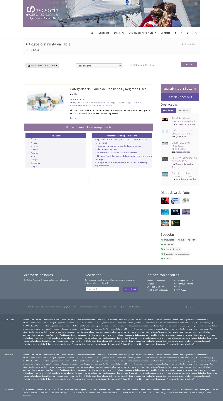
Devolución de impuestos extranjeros (165, 325)
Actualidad (103, 32)
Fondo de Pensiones (92, 105)
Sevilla (151, 392)
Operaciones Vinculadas (157, 332)
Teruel (172, 392)
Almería (34, 149)
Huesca (189, 389)
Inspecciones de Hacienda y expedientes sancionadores (55, 332)
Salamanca (117, 392)
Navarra (83, 392)
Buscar (189, 64)
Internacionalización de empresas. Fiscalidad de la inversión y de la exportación (113, 332)
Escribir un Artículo (179, 97)
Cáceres (88, 389)
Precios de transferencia (39, 338)
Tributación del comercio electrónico (182, 344)
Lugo (52, 392)
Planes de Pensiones (96, 102)
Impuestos (107, 105)
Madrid (57, 392)
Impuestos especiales (156, 329)
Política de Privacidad (131, 306)
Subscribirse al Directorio (180, 88)
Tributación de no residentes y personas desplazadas (143, 344)
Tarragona (164, 392)
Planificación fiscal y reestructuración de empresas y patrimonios (87, 335)
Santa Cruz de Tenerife (131, 392)
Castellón (111, 389)
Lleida (46, 392)
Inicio (184, 44)
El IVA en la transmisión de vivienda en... (184, 159)
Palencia (97, 392)
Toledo (178, 392)
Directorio (119, 32)
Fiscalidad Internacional (136, 329)
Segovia (145, 392)
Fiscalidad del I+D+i (102, 329)
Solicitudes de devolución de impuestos (103, 341)
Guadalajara (165, 389)
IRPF (80, 105)
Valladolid (193, 392)
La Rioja (26, 392)
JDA (76, 94)
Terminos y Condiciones (110, 306)
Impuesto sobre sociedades (176, 254)
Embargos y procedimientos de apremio (76, 329)
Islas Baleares (199, 389)
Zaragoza (27, 395)
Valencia (184, 392)
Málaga (64, 392)
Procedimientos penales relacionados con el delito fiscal (74, 338)
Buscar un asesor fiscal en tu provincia (88, 127)
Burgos (34, 166)
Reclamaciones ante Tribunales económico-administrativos (123, 338)
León (42, 392)
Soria (157, 392)
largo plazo (132, 102)
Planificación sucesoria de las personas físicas (134, 335)
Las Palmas (34, 392)
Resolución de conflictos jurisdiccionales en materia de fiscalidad (59, 341)
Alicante (34, 146)
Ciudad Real (125, 389)
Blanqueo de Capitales (107, 149)
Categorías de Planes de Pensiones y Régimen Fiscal (108, 89)
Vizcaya (201, 392)
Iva (182, 239)
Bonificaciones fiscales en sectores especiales (117, 152)
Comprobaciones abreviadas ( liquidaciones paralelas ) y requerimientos (85, 322)
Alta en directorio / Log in (142, 32)
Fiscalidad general (118, 329)
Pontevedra (107, 392)
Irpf (193, 239)
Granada (155, 389)
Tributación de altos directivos (58, 344)
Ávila (33, 156)
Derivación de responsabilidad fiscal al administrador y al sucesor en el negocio (115, 325)
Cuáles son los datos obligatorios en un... (183, 132)
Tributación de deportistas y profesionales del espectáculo (96, 344)
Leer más (74, 118)
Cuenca (142, 389)
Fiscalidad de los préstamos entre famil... (184, 120)
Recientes (184, 110)
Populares (168, 110)
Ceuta (117, 389)
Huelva (183, 389)
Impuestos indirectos (174, 329)
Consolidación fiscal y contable (130, 322)
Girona (148, 389)
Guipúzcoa (175, 389)
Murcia (77, 392)
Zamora (207, 392)
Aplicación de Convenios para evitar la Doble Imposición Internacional (52, 319)
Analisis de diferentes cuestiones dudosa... (183, 174)
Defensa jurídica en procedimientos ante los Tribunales (58, 325)
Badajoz (34, 159)
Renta (167, 258)
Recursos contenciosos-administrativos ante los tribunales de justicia (177, 338)
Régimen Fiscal (79, 102)
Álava (33, 139)
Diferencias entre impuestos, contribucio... (181, 145)
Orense (91, 392)
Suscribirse (130, 289)
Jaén (207, 389)
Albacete (35, 142)
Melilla (70, 392)
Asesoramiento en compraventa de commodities (119, 146)
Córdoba (134, 389)
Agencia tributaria (172, 249)
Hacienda (168, 244)
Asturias (34, 153)
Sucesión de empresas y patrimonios (136, 341)
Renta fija (110, 102)
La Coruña (213, 389)
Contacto (165, 32)
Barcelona (35, 163)
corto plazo (121, 102)
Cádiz (95, 389)
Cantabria (102, 389)
